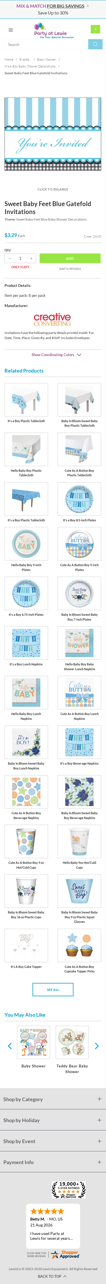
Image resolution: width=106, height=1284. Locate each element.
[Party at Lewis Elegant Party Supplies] (53, 29)
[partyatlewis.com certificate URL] (53, 1254)
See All (53, 989)
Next (96, 1045)
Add (70, 258)
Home (9, 59)
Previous (9, 1045)
